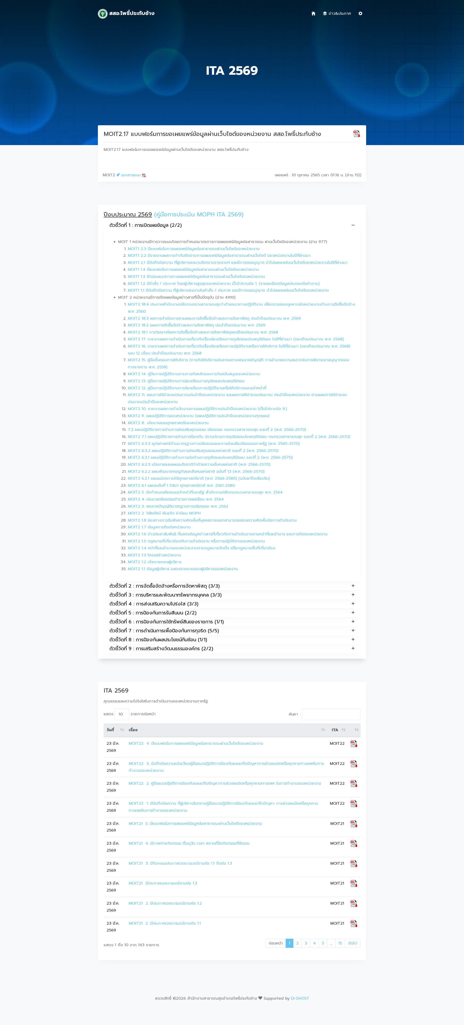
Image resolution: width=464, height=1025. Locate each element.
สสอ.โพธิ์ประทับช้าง (131, 13)
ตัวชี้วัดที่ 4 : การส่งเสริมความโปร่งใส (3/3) (153, 603)
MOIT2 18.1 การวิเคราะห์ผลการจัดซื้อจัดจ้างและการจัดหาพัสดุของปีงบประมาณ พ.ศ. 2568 (203, 332)
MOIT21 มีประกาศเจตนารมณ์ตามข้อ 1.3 (163, 883)
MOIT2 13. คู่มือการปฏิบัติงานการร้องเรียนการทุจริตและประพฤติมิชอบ (186, 381)
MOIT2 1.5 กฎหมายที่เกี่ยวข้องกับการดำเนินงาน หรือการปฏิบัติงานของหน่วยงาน (196, 541)
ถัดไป (352, 943)
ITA (335, 730)
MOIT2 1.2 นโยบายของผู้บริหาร (154, 562)
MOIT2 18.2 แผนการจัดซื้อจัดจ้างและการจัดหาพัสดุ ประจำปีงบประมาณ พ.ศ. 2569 (196, 325)
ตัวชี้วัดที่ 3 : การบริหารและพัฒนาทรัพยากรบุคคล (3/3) (165, 594)
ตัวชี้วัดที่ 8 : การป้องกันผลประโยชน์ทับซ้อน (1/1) (158, 639)
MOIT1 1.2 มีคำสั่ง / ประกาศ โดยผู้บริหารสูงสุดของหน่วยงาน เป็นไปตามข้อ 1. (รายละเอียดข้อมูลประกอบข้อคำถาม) (223, 284)
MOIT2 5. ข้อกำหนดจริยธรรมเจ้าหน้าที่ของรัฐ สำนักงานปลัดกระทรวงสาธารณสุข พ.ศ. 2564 (205, 492)
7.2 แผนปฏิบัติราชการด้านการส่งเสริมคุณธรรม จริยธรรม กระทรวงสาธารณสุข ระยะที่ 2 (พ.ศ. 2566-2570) (217, 430)
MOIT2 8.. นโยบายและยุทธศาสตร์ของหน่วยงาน (168, 423)
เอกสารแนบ (131, 175)
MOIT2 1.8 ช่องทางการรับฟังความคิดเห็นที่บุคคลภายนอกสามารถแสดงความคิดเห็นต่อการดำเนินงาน (212, 520)
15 (340, 943)
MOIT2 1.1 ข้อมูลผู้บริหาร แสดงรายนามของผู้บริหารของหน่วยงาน (183, 569)
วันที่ (110, 730)
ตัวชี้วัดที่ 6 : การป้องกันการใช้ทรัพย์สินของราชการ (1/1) (166, 621)
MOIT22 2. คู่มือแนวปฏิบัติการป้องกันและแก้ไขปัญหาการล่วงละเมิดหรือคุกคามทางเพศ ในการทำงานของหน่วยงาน (225, 783)
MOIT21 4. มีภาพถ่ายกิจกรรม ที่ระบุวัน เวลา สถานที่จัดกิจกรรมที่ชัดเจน (189, 843)
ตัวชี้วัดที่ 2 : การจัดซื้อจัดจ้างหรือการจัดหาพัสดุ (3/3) (164, 586)
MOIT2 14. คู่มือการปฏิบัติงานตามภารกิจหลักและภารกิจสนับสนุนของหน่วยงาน (194, 374)
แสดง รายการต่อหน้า (130, 714)
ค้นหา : (294, 714)
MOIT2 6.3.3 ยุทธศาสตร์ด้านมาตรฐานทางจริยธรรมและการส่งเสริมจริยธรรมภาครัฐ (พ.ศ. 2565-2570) (214, 444)
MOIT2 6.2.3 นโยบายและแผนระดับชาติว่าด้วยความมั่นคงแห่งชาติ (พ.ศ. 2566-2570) (199, 464)
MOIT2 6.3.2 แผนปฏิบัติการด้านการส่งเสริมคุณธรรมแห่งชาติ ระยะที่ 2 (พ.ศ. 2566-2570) (203, 451)
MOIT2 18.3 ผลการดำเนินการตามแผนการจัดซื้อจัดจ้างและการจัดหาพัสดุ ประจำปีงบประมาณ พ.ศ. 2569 (214, 318)
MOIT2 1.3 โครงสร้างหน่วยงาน (154, 555)
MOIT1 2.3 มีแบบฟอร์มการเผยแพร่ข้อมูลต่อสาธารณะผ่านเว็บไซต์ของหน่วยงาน (194, 249)
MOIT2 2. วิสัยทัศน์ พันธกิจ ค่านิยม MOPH (164, 513)
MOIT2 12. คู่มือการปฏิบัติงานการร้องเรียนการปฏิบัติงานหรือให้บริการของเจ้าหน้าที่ (197, 388)
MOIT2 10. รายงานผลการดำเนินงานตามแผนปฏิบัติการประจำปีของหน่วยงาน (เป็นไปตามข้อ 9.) (207, 409)
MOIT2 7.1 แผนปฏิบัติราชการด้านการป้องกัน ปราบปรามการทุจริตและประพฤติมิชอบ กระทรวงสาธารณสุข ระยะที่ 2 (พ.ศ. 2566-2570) (239, 437)
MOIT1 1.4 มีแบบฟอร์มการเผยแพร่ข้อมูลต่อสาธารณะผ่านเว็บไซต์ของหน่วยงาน (193, 270)
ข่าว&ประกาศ (340, 13)
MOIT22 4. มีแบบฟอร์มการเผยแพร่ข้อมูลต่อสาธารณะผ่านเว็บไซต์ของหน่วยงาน (196, 743)
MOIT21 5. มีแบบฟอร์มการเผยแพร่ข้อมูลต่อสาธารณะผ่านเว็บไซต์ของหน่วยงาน (195, 823)
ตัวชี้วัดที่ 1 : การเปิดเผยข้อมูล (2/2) (145, 225)
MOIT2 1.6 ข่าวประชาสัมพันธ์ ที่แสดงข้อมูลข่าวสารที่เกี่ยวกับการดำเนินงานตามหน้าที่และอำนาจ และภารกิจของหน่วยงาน (227, 534)
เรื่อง (133, 730)
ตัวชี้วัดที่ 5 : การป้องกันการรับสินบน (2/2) (152, 612)
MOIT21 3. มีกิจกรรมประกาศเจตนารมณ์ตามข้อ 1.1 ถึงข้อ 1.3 (180, 863)
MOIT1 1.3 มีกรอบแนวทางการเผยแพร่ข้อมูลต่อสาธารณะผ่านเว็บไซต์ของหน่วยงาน (196, 277)
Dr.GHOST (300, 998)
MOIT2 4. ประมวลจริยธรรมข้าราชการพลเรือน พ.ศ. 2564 (176, 499)
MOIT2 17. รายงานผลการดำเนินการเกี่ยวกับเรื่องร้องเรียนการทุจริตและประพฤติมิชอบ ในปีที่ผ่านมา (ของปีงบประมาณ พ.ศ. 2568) (236, 339)
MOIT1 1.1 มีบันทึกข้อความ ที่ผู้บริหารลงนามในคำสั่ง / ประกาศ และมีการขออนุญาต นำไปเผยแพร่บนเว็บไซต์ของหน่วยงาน (228, 290)
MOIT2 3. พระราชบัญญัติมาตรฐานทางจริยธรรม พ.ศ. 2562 (178, 506)
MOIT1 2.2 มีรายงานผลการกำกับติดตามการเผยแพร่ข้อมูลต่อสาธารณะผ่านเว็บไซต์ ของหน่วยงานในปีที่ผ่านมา (219, 255)
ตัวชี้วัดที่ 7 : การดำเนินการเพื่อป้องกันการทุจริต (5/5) (164, 630)
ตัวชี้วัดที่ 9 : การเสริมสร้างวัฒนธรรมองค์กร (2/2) (161, 648)
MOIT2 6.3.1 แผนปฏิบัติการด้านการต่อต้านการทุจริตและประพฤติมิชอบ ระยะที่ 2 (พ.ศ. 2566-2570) (210, 457)
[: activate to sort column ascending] (354, 730)
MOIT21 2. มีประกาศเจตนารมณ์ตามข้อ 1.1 (165, 923)
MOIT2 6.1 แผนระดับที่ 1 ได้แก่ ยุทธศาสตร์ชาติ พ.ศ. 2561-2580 (181, 485)
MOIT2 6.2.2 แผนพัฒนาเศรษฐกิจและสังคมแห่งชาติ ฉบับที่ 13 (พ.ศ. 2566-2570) (196, 471)
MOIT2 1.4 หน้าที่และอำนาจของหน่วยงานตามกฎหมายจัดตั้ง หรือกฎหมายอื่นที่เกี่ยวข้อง (201, 548)
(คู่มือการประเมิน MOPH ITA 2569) (199, 214)
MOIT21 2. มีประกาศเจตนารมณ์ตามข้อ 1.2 (165, 903)
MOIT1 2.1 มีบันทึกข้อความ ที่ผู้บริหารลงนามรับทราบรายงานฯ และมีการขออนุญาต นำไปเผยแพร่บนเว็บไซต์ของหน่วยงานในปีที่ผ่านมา (238, 262)
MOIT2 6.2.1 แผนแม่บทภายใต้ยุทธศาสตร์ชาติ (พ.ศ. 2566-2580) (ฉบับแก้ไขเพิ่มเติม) (199, 478)
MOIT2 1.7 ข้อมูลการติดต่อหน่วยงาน (159, 527)
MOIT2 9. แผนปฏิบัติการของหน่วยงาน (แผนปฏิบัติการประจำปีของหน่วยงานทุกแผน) (198, 416)
